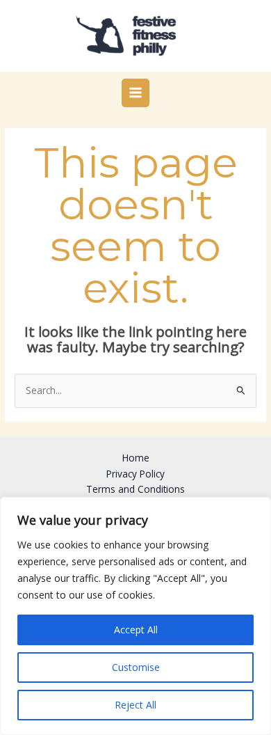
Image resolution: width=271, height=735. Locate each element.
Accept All (136, 629)
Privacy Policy (135, 473)
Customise (136, 667)
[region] (135, 616)
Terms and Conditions (135, 489)
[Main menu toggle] (136, 93)
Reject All (135, 704)
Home (135, 457)
